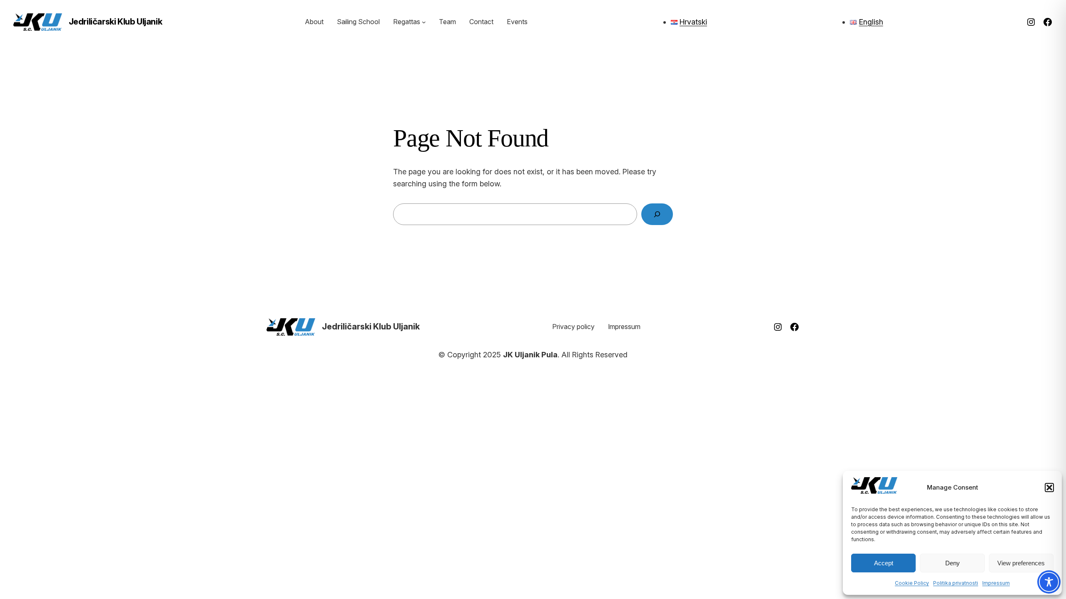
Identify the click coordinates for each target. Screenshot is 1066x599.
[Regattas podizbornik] (424, 22)
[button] (1049, 487)
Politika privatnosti (955, 583)
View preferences (1021, 563)
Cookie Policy (912, 583)
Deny (952, 563)
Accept (883, 563)
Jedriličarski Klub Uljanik (115, 22)
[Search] (657, 214)
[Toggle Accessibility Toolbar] (1049, 582)
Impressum (996, 583)
